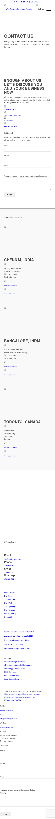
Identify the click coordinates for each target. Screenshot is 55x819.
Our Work (8, 602)
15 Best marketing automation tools (17, 648)
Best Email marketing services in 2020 (18, 636)
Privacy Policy (10, 613)
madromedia (8, 120)
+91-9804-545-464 (19, 2)
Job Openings (10, 606)
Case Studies (9, 599)
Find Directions (9, 293)
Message (43, 176)
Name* (6, 145)
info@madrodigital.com (34, 2)
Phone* (6, 166)
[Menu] (47, 9)
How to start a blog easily (13, 644)
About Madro (9, 592)
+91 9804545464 (10, 565)
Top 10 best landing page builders (16, 640)
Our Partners (9, 609)
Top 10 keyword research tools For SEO (19, 632)
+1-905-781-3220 (10, 447)
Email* (6, 156)
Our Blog (8, 596)
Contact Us (9, 616)
